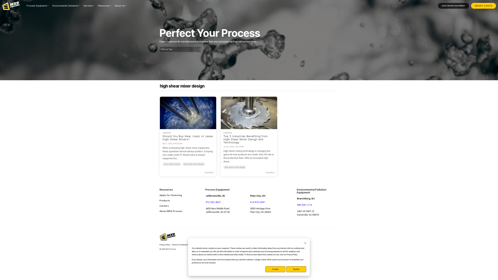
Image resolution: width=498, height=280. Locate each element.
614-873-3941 (257, 202)
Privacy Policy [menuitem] (165, 245)
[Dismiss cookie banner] (305, 243)
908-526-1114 (304, 205)
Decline (296, 269)
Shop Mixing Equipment (453, 6)
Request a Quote (483, 6)
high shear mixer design (194, 164)
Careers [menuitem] (164, 206)
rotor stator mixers (172, 164)
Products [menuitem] (165, 200)
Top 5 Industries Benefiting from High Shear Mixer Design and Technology (245, 139)
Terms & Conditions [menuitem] (180, 245)
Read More (209, 173)
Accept (275, 269)
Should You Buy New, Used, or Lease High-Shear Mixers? (187, 138)
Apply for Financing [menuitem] (171, 195)
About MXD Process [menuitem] (171, 211)
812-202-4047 (213, 202)
